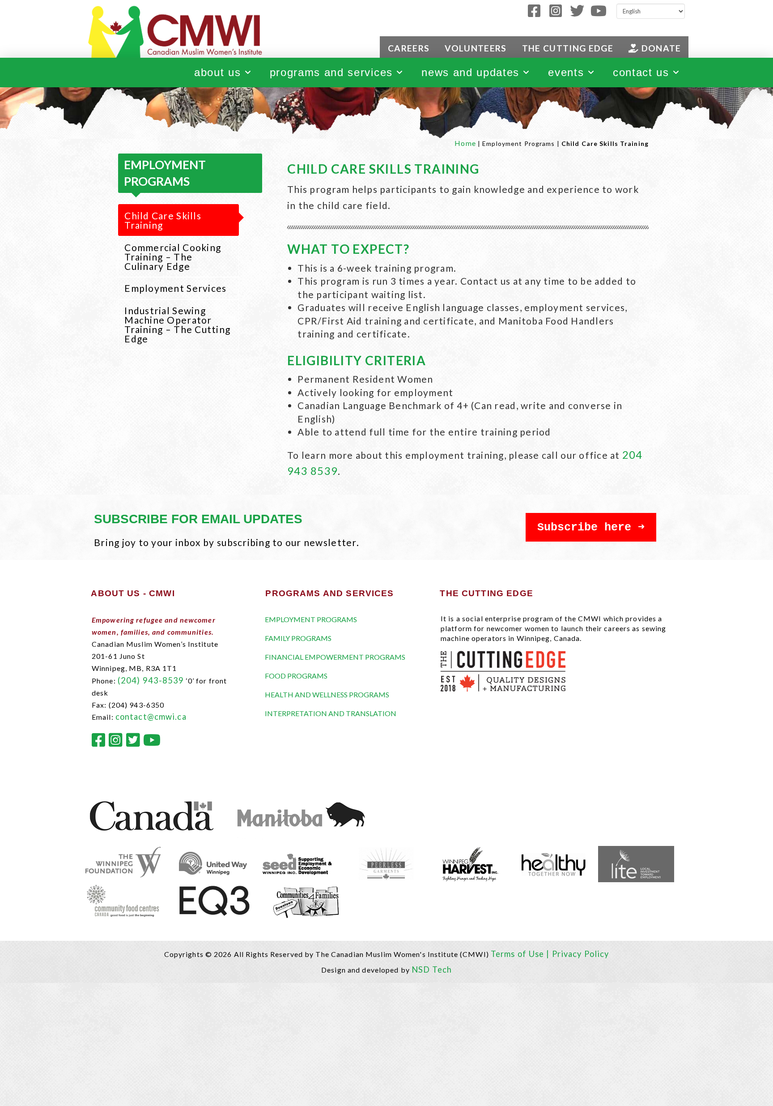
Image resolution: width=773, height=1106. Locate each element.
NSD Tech (432, 969)
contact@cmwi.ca (151, 717)
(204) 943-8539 (151, 680)
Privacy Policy (580, 954)
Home (465, 143)
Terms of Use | (521, 954)
